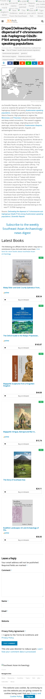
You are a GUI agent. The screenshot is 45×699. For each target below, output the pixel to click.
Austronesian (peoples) (11, 53)
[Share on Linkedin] (34, 63)
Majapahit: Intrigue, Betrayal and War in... (19, 432)
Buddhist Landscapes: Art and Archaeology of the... (21, 529)
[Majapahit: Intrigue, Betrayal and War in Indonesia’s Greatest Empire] (22, 417)
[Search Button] (42, 21)
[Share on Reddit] (22, 63)
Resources (11, 678)
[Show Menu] (3, 21)
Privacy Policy (8, 637)
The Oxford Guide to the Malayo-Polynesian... (21, 336)
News (3, 678)
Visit (33, 678)
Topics (28, 678)
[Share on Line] (28, 63)
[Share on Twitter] (16, 63)
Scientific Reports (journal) (25, 59)
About (12, 682)
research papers (8, 59)
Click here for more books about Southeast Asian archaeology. (21, 251)
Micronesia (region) (9, 56)
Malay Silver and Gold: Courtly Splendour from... (21, 288)
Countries (20, 678)
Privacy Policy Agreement (14, 631)
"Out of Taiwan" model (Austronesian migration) (23, 50)
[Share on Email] (40, 63)
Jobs (38, 678)
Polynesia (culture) (24, 56)
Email (5, 611)
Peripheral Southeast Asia (22, 48)
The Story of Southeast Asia (14, 480)
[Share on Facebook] (10, 63)
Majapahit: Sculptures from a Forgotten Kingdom (18, 385)
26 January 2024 (7, 48)
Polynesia (17, 118)
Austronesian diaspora (33, 125)
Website (5, 621)
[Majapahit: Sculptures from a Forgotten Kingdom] (22, 369)
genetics (24, 53)
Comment (7, 570)
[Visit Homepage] (12, 21)
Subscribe (5, 682)
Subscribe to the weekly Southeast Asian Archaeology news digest (22, 229)
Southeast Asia (36, 48)
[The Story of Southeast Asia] (22, 465)
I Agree (29, 696)
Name (5, 601)
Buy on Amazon (23, 300)
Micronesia (6, 118)
